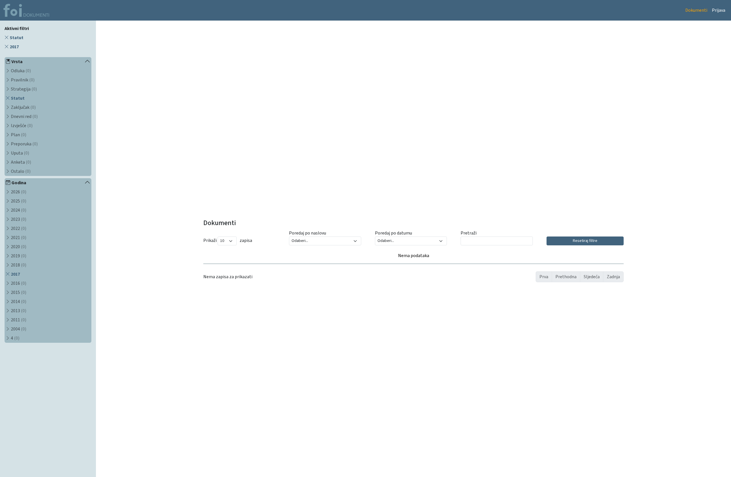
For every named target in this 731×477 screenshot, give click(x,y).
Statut (16, 38)
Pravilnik (22, 80)
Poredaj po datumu (393, 233)
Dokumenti (696, 10)
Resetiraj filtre (585, 241)
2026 (18, 192)
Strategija (23, 89)
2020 (18, 247)
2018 (18, 265)
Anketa (20, 162)
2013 (18, 311)
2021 (18, 238)
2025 (18, 201)
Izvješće (21, 126)
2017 (14, 47)
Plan (18, 135)
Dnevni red (24, 116)
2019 (18, 256)
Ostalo (20, 171)
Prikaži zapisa (227, 240)
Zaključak (23, 107)
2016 (18, 283)
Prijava (718, 10)
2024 (18, 210)
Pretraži (469, 233)
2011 (18, 320)
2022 (18, 228)
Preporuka (24, 144)
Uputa (19, 153)
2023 (18, 219)
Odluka (20, 71)
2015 (18, 292)
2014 (18, 301)
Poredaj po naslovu (307, 233)
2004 (18, 329)
